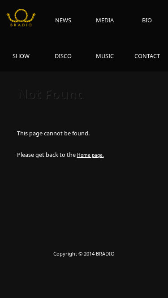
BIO (147, 20)
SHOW (21, 56)
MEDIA (105, 20)
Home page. (90, 155)
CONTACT (147, 56)
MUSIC (105, 56)
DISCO (63, 56)
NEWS (63, 20)
